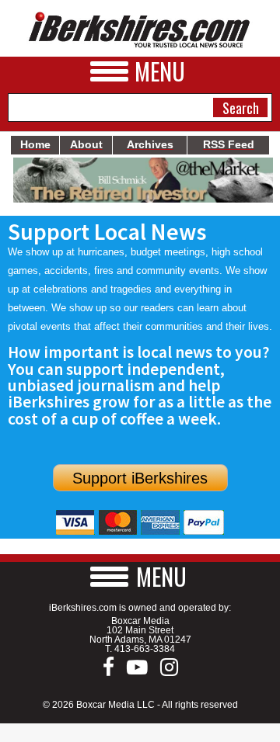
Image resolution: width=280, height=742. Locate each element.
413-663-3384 (144, 648)
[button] (140, 576)
